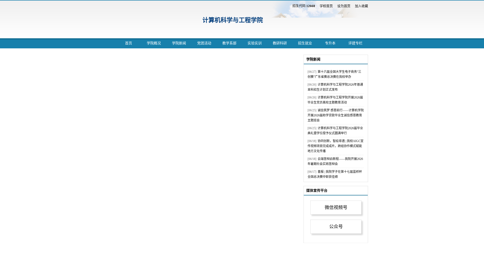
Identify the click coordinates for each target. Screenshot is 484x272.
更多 (360, 59)
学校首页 (326, 6)
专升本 (330, 43)
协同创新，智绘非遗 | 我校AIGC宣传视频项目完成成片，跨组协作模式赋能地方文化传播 (336, 146)
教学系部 (229, 43)
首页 (128, 43)
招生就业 (305, 43)
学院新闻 (179, 43)
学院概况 (154, 43)
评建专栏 (355, 43)
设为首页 (343, 6)
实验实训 (255, 43)
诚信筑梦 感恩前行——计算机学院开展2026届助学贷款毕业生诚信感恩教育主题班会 (336, 115)
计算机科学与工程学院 (232, 20)
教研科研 (280, 43)
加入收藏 (361, 6)
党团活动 (204, 43)
